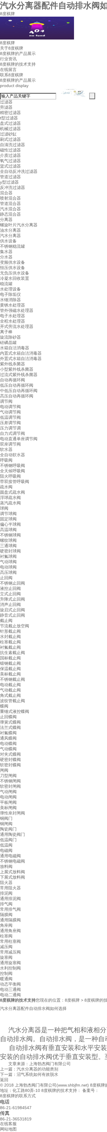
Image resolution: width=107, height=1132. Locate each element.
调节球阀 (8, 513)
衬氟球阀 (8, 556)
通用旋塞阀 (10, 962)
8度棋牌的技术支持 (18, 64)
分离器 (6, 219)
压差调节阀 (10, 422)
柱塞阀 (6, 936)
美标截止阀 (10, 674)
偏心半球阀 (10, 524)
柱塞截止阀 (10, 642)
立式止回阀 (10, 593)
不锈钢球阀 (10, 535)
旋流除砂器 (10, 337)
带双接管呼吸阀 (14, 481)
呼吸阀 (6, 460)
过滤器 (6, 102)
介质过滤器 (10, 155)
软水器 (6, 449)
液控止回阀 (10, 588)
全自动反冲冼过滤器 (18, 171)
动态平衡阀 (10, 984)
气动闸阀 (8, 791)
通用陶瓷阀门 (12, 834)
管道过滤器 (10, 176)
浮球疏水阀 (10, 497)
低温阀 (6, 845)
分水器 (6, 257)
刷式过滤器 (10, 139)
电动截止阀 (10, 684)
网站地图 (8, 1129)
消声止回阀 (10, 604)
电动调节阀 (10, 406)
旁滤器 (6, 107)
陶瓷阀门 (8, 829)
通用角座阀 (10, 930)
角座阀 (6, 925)
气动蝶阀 (8, 748)
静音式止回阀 (12, 615)
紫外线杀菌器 (12, 363)
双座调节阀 (10, 444)
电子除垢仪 (10, 294)
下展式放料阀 (12, 877)
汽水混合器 (10, 208)
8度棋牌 (7, 13)
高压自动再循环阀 (16, 396)
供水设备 (8, 241)
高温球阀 (8, 529)
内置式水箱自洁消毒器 (21, 353)
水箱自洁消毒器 (14, 347)
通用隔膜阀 (10, 920)
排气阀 (6, 904)
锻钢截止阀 (10, 663)
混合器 (6, 192)
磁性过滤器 (10, 150)
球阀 (4, 508)
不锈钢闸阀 (10, 781)
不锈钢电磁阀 (12, 861)
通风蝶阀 (8, 738)
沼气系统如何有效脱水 (37, 1074)
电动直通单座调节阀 (18, 438)
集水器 (6, 251)
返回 (4, 1079)
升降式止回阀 (12, 599)
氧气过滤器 (10, 160)
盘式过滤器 (10, 123)
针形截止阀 (10, 631)
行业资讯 (8, 58)
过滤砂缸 (8, 134)
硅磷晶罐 (8, 342)
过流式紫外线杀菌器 (18, 374)
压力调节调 (10, 428)
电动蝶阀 (8, 743)
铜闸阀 (6, 823)
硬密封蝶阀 (10, 759)
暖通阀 (6, 978)
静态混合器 (10, 214)
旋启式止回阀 (12, 609)
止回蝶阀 (8, 716)
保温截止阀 (10, 668)
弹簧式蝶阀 (10, 722)
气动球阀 (8, 561)
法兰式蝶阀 (10, 727)
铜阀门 (6, 818)
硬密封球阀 (10, 551)
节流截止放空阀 (14, 625)
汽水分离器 (10, 235)
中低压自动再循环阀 (18, 390)
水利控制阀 (10, 968)
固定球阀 (8, 519)
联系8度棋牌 (11, 74)
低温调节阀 (10, 417)
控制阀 (6, 973)
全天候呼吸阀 (12, 470)
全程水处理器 (12, 321)
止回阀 (6, 577)
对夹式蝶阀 (10, 754)
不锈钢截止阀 (12, 679)
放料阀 (6, 866)
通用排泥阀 (10, 898)
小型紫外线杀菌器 (16, 369)
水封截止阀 (10, 636)
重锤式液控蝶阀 (14, 711)
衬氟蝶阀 (8, 732)
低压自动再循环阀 (16, 385)
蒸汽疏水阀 (10, 503)
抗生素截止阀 (12, 652)
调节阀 (6, 401)
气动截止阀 (10, 690)
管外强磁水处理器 (16, 310)
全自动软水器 (12, 454)
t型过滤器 (9, 118)
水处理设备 (10, 289)
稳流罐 (6, 283)
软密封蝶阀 (10, 764)
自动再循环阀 (12, 380)
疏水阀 (6, 486)
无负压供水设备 (14, 273)
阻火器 (6, 882)
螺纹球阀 (8, 540)
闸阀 (4, 770)
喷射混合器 (10, 198)
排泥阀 (6, 893)
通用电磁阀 (10, 855)
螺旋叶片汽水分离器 (18, 224)
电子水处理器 (12, 315)
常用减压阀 (10, 952)
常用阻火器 (10, 887)
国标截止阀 (10, 658)
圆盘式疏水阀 (12, 492)
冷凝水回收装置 (14, 278)
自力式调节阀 (12, 433)
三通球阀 (8, 545)
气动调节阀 (10, 412)
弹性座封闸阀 (12, 813)
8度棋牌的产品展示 (18, 53)
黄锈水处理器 (12, 305)
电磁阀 (6, 850)
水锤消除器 (10, 299)
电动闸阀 (8, 797)
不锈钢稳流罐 (12, 246)
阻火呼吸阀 (10, 476)
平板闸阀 (8, 802)
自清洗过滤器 (12, 144)
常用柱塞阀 (10, 941)
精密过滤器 (10, 112)
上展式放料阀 (12, 871)
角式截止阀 (10, 695)
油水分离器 (10, 230)
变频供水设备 (12, 262)
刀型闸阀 (8, 775)
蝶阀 (4, 706)
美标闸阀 (8, 807)
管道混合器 (10, 203)
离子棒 (6, 331)
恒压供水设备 (12, 267)
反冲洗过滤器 (12, 187)
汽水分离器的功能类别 (37, 1069)
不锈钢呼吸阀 (12, 465)
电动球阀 (8, 567)
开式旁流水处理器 (16, 326)
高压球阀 (8, 572)
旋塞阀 (6, 957)
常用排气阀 (10, 909)
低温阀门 (8, 839)
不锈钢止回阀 (12, 583)
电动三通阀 (10, 989)
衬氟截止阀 (10, 647)
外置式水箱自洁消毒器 (21, 358)
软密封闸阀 (10, 786)
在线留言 (8, 69)
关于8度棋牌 (11, 48)
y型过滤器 (9, 182)
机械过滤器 (10, 128)
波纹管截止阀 (12, 700)
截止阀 (6, 620)
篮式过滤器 (10, 166)
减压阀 (6, 946)
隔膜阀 (6, 914)
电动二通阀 (10, 994)
